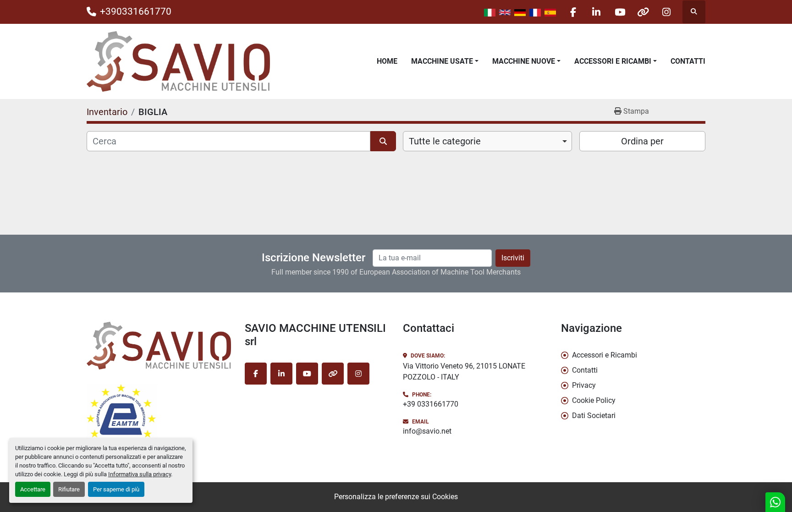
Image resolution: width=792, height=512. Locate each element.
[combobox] (487, 141)
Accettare (32, 489)
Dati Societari (594, 415)
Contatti (688, 61)
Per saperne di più (116, 489)
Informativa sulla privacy (139, 474)
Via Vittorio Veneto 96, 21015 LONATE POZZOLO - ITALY (464, 371)
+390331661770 (135, 11)
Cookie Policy (594, 400)
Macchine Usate (442, 61)
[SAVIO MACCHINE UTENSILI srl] (159, 345)
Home (387, 61)
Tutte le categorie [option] (445, 141)
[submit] (383, 141)
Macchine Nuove (523, 61)
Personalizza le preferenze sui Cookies (396, 496)
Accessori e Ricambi (612, 61)
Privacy (584, 385)
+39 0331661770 (430, 404)
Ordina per (642, 141)
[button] (444, 61)
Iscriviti (512, 257)
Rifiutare (69, 489)
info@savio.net (427, 431)
